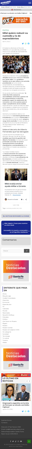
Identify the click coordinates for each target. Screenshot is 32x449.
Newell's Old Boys (8, 315)
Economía (6, 302)
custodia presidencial (12, 208)
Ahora (4, 294)
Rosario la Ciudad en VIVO (11, 330)
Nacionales (6, 313)
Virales (5, 342)
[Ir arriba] (29, 441)
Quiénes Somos (6, 420)
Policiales (6, 317)
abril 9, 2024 (6, 41)
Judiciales (6, 308)
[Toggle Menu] (29, 3)
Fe (3, 306)
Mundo (5, 311)
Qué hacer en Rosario (10, 321)
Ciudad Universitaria (9, 298)
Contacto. (4, 422)
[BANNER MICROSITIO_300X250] (16, 261)
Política (6, 30)
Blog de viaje (7, 296)
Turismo (5, 340)
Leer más (16, 205)
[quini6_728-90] (16, 374)
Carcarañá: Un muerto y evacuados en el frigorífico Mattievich (15, 231)
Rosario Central (7, 327)
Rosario (5, 325)
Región (5, 323)
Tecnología (6, 336)
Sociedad (6, 334)
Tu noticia (6, 338)
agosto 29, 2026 (7, 407)
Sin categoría (7, 332)
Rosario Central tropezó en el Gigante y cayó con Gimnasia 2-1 (16, 404)
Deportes (6, 300)
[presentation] (27, 381)
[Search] (26, 251)
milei (20, 208)
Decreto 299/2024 (17, 77)
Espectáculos (7, 304)
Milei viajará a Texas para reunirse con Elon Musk (15, 224)
